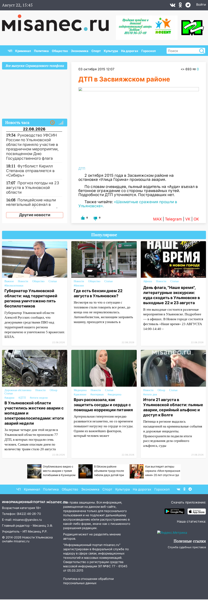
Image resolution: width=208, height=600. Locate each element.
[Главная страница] (58, 20)
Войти (201, 4)
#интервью (97, 394)
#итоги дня (150, 394)
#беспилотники (13, 285)
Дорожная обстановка (17, 390)
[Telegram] (188, 6)
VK (187, 219)
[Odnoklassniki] (180, 6)
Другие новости (34, 215)
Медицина (80, 390)
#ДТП (22, 397)
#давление (80, 394)
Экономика (79, 51)
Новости (23, 281)
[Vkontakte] (172, 6)
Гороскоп (148, 51)
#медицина (114, 394)
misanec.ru (21, 541)
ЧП (10, 51)
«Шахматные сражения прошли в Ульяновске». (127, 204)
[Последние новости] (52, 122)
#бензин (79, 285)
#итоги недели (39, 397)
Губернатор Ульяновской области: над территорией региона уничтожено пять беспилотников (30, 298)
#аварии (9, 397)
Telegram (173, 219)
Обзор (53, 390)
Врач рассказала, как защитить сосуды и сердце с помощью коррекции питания (103, 404)
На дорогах (129, 51)
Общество (60, 51)
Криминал (23, 51)
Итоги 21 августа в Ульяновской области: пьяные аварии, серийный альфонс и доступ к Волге (173, 407)
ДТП (81, 168)
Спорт (96, 51)
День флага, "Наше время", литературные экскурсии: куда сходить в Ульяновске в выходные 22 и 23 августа (171, 295)
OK (196, 219)
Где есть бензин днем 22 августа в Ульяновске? (98, 293)
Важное (9, 281)
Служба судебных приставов (187, 547)
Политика (41, 51)
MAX (157, 219)
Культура (111, 51)
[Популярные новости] (61, 122)
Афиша (147, 281)
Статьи (53, 281)
